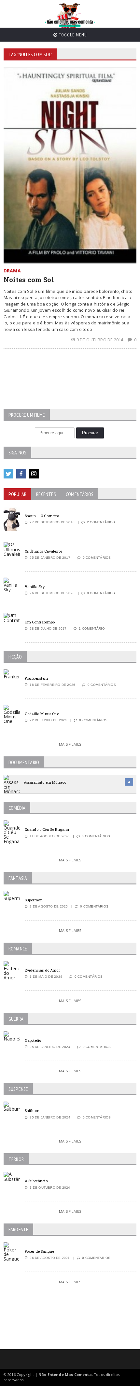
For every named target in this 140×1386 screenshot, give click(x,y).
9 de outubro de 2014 (100, 340)
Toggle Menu (72, 35)
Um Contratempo (40, 622)
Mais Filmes (70, 744)
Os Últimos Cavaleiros (43, 551)
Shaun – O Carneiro (42, 515)
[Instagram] (34, 473)
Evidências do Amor (42, 970)
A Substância (36, 1180)
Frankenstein (36, 678)
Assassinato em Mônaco (45, 782)
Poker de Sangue (39, 1251)
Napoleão (33, 1040)
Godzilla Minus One (42, 713)
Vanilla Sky (35, 586)
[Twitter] (8, 473)
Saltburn (32, 1110)
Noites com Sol (29, 279)
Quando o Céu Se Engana (47, 829)
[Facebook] (21, 473)
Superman (34, 899)
